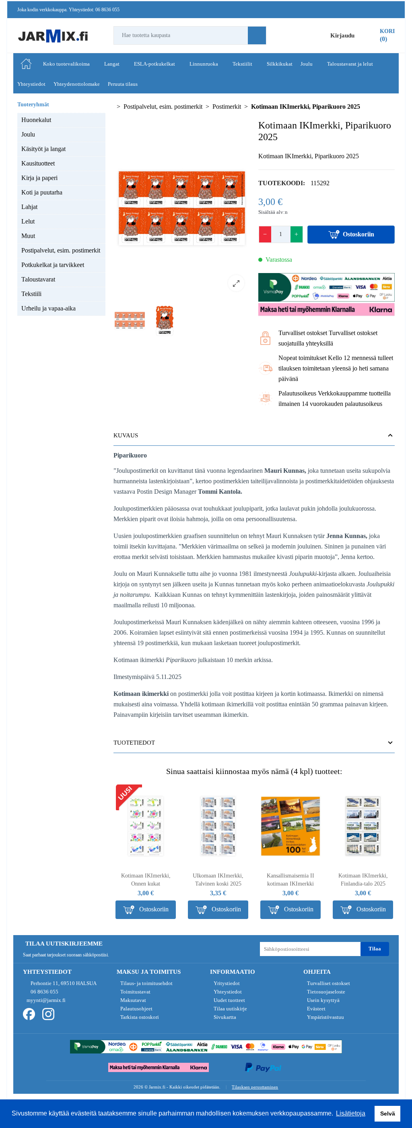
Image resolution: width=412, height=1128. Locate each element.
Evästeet (315, 1009)
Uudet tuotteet (228, 1000)
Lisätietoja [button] (350, 1113)
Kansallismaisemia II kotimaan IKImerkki (290, 880)
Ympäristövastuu (325, 1017)
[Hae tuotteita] (257, 35)
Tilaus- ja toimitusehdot (146, 983)
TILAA (375, 949)
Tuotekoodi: (281, 183)
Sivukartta (224, 1017)
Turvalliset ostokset (328, 983)
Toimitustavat (134, 992)
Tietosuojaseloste (325, 992)
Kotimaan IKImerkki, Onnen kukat (146, 880)
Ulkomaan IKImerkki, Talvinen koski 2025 (218, 880)
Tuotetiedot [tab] (134, 742)
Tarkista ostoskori (139, 1017)
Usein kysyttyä (323, 1000)
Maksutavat (132, 1000)
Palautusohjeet (135, 1009)
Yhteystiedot (227, 992)
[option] (181, 208)
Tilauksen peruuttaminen (255, 1087)
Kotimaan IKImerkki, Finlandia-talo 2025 (363, 880)
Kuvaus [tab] (125, 435)
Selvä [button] (387, 1113)
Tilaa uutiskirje (229, 1009)
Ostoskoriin (358, 234)
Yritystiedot (226, 983)
